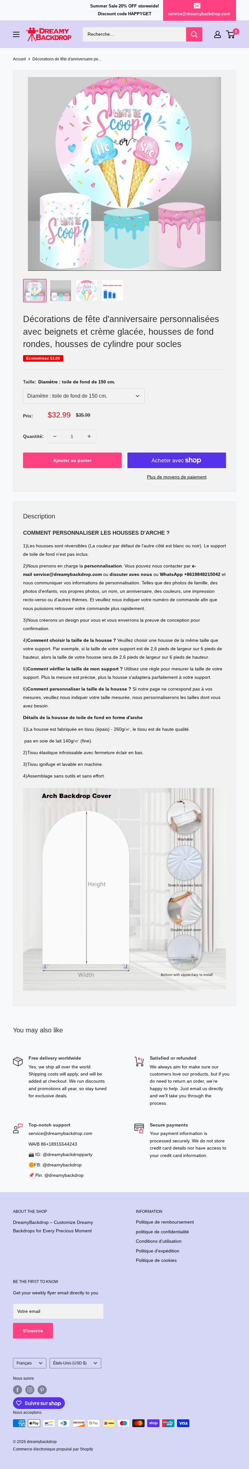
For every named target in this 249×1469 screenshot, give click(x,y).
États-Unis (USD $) (70, 1363)
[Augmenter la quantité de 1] (89, 436)
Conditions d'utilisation (159, 1241)
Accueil (19, 59)
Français (24, 1363)
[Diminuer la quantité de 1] (55, 436)
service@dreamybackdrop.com (199, 13)
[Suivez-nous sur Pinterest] (42, 1389)
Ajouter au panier (72, 460)
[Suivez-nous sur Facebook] (17, 1389)
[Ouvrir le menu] (16, 34)
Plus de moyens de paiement (177, 476)
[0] (231, 34)
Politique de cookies (156, 1260)
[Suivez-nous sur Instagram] (29, 1389)
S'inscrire (33, 1330)
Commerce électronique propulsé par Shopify (53, 1449)
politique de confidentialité (162, 1231)
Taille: (69, 381)
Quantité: (33, 436)
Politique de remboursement (165, 1222)
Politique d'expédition (157, 1250)
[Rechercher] (194, 34)
